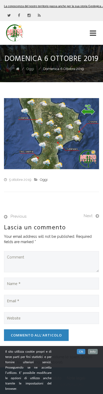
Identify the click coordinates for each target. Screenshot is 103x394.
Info (93, 351)
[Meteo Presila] (24, 33)
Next (88, 215)
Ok (81, 351)
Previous (18, 216)
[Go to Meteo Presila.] (17, 69)
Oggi (44, 180)
